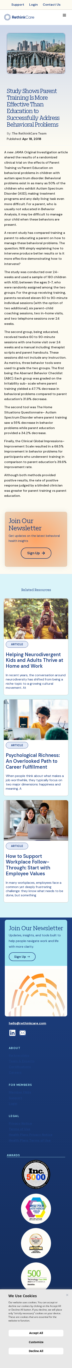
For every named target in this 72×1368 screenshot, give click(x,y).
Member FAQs (20, 1092)
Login (13, 1103)
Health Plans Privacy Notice (30, 1135)
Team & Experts (22, 1061)
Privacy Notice (20, 1123)
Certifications (20, 1067)
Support (15, 1098)
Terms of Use (19, 1129)
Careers (15, 1072)
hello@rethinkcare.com (27, 1023)
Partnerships (19, 1055)
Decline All (36, 1351)
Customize (36, 1342)
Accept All (36, 1333)
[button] (64, 15)
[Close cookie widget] (67, 1295)
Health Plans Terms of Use (30, 1140)
